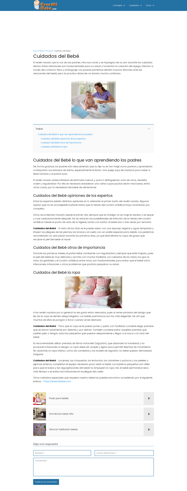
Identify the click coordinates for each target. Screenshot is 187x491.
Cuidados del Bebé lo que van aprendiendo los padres (65, 134)
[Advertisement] (93, 30)
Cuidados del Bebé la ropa (54, 146)
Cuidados (134, 5)
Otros (148, 5)
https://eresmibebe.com (57, 381)
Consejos (117, 5)
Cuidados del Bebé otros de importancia (61, 142)
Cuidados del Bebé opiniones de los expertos (63, 138)
